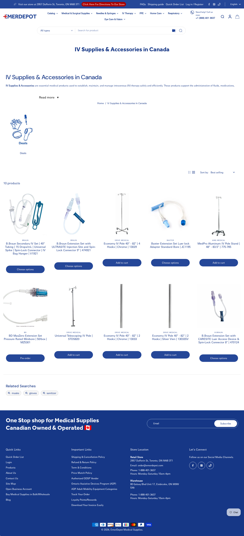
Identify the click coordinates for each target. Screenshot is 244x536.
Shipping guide (156, 4)
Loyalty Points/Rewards (84, 499)
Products (10, 467)
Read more (46, 97)
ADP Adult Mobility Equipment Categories (94, 488)
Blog (8, 499)
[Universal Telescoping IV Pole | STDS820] (74, 306)
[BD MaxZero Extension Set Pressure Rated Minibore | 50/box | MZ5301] (25, 306)
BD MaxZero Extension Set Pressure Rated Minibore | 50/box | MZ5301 (25, 339)
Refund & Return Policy (83, 462)
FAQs (143, 4)
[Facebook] (209, 4)
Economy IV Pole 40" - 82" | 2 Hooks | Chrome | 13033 (122, 337)
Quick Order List (175, 4)
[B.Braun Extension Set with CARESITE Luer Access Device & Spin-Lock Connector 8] (219, 306)
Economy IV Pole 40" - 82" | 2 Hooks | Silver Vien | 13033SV (170, 337)
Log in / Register (194, 4)
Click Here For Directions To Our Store (104, 4)
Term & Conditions (81, 467)
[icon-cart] (237, 16)
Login (9, 462)
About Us (11, 472)
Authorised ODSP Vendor (84, 478)
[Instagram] (214, 4)
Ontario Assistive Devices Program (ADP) (93, 483)
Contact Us (12, 478)
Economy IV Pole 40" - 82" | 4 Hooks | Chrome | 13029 (122, 245)
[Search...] (180, 30)
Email (156, 423)
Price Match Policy (81, 472)
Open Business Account (19, 488)
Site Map (11, 483)
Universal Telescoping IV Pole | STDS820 (74, 337)
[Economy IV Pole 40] (122, 214)
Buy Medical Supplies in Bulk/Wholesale (28, 494)
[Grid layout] (194, 172)
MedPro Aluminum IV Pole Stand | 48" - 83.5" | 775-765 (219, 245)
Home (100, 103)
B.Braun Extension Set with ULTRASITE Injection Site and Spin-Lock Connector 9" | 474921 (74, 247)
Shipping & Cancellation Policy (88, 456)
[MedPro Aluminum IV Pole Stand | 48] (219, 214)
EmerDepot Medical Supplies (126, 529)
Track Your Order (80, 494)
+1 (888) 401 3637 (205, 17)
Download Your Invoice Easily (87, 504)
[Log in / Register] (229, 16)
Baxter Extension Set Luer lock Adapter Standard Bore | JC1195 (170, 245)
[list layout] (190, 172)
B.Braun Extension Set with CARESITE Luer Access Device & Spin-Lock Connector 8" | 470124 (218, 339)
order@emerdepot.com (150, 465)
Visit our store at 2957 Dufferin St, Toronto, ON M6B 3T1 (49, 4)
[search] (222, 16)
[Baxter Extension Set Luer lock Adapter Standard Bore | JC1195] (170, 214)
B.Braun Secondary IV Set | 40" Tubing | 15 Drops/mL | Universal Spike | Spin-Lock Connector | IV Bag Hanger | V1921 (25, 248)
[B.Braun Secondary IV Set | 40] (25, 214)
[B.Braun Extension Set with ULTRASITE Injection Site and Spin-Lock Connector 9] (74, 214)
